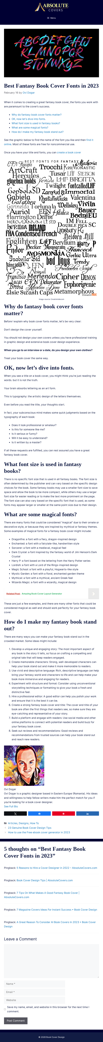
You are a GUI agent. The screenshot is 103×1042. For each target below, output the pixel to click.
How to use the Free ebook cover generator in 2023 (39, 832)
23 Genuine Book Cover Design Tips (29, 827)
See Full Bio (11, 806)
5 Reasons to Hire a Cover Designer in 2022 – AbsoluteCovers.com (57, 867)
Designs (24, 823)
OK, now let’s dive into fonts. (29, 119)
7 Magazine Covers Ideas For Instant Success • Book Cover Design (57, 909)
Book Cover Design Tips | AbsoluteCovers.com (45, 880)
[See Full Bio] (19, 806)
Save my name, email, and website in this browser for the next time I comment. (48, 1009)
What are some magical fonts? (30, 127)
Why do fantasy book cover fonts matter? (37, 114)
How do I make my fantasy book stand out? (38, 131)
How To (34, 823)
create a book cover (69, 152)
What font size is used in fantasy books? (36, 123)
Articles (12, 823)
